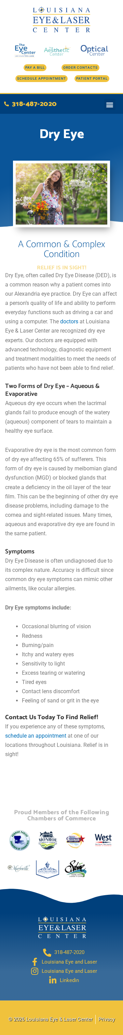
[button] (109, 104)
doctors (69, 321)
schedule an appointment (35, 735)
